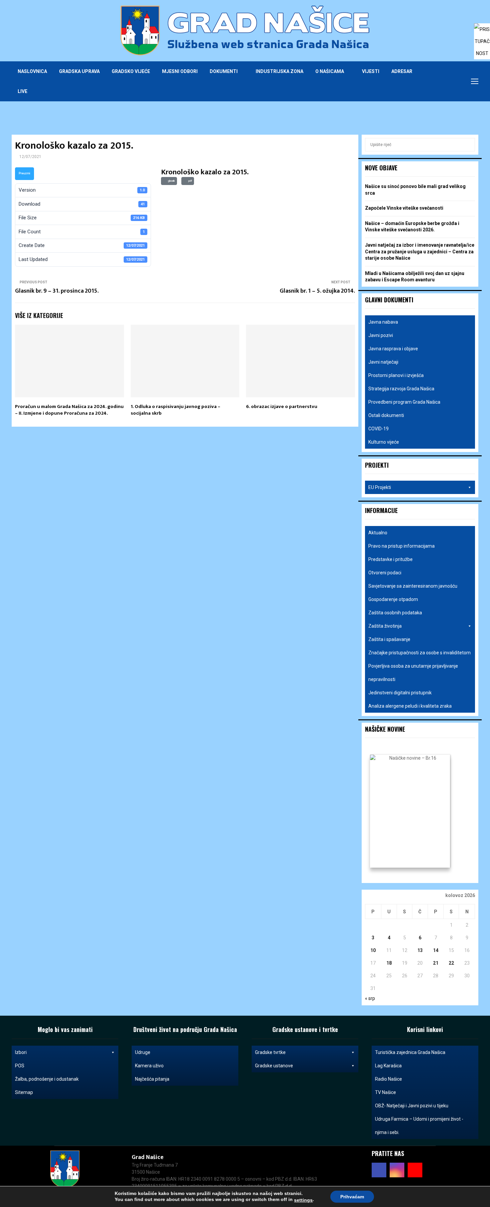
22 (451, 963)
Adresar (401, 71)
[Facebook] (440, 81)
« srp (370, 998)
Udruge (142, 1052)
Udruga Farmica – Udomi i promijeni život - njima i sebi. (419, 1125)
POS (19, 1065)
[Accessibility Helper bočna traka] (482, 31)
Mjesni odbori (180, 71)
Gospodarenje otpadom (393, 599)
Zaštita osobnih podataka (395, 612)
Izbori (21, 1052)
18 (389, 963)
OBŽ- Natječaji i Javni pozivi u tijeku (411, 1105)
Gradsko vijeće (131, 71)
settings (303, 1200)
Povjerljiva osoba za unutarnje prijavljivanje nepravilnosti (413, 672)
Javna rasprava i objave (393, 348)
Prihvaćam (352, 1196)
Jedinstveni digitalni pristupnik (400, 692)
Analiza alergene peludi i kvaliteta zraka (410, 706)
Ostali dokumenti (386, 415)
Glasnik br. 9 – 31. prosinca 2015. (57, 291)
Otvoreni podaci (384, 572)
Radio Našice (388, 1079)
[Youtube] (455, 81)
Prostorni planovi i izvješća (396, 375)
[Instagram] (447, 81)
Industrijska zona (279, 71)
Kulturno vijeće (383, 442)
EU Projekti (379, 487)
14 (435, 950)
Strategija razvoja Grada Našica (401, 388)
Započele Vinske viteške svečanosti (404, 208)
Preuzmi (24, 173)
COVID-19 (378, 428)
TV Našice (385, 1092)
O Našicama (329, 71)
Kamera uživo (149, 1065)
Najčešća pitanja (152, 1079)
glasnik (171, 180)
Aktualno (377, 532)
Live (22, 91)
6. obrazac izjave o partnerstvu (281, 406)
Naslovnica (32, 71)
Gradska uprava (79, 71)
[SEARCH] (468, 144)
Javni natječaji (383, 362)
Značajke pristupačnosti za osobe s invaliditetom (419, 652)
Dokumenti (224, 71)
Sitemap (24, 1092)
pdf (189, 180)
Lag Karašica (388, 1065)
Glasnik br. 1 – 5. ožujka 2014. (317, 291)
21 (435, 963)
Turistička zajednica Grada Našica (410, 1052)
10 (373, 950)
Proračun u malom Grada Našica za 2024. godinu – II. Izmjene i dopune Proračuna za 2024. (69, 409)
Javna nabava (383, 322)
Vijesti (370, 71)
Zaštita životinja (385, 626)
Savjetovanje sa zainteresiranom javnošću (412, 586)
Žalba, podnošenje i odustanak (47, 1079)
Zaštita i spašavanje (389, 639)
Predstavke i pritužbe (390, 559)
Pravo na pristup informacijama (401, 546)
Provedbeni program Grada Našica (404, 402)
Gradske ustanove (274, 1065)
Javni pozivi (380, 335)
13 (420, 950)
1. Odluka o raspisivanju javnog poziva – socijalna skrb (175, 409)
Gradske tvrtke (270, 1052)
